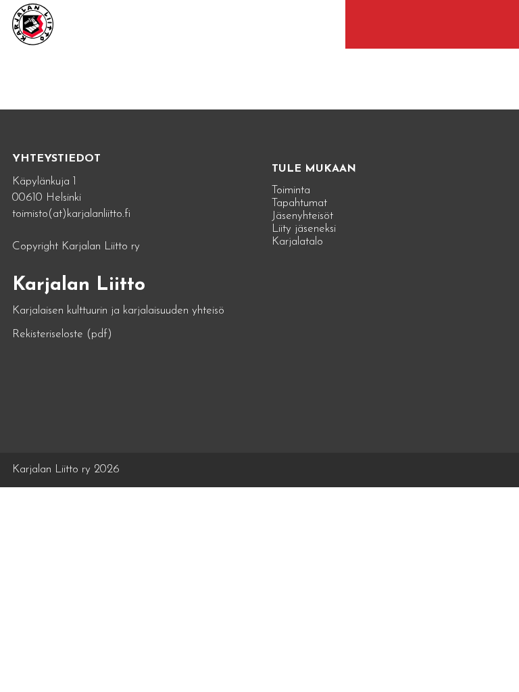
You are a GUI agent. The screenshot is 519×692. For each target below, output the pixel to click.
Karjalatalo (297, 241)
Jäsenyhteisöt (302, 216)
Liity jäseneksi (304, 228)
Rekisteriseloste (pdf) (62, 334)
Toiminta (291, 190)
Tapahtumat (299, 203)
